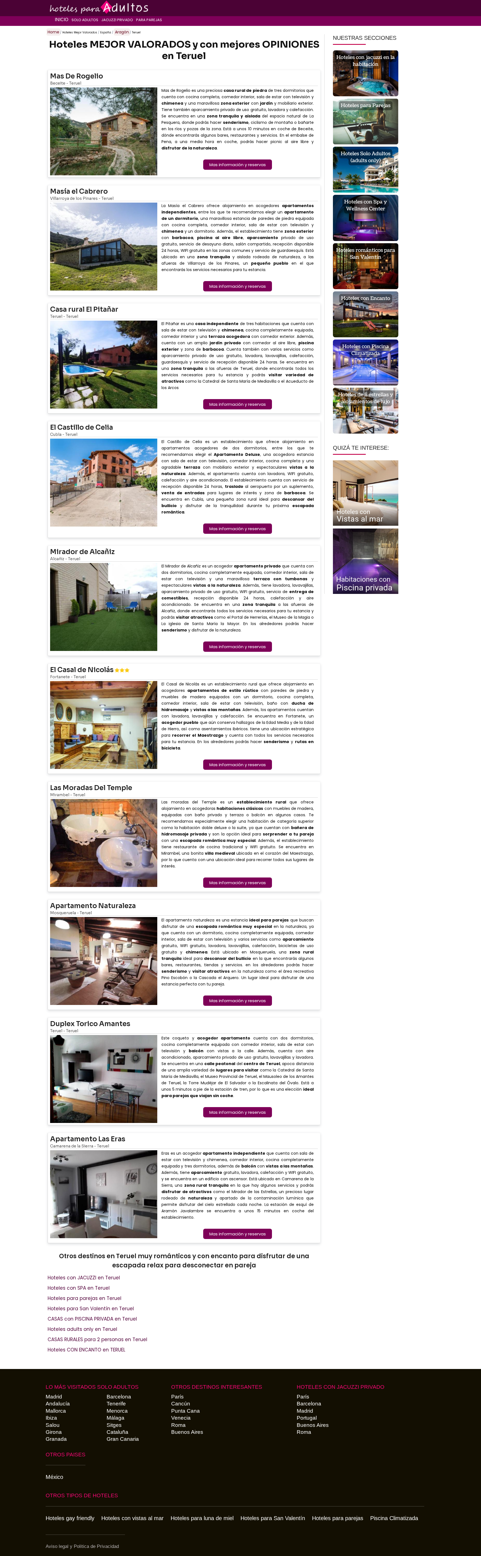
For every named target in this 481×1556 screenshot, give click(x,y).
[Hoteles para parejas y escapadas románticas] (72, 7)
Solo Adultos (85, 20)
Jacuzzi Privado (117, 20)
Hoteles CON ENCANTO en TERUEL (86, 1349)
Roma (178, 1425)
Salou (53, 1425)
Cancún (180, 1404)
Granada (56, 1439)
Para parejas (149, 20)
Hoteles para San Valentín (272, 1518)
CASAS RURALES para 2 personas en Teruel (97, 1339)
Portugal (307, 1418)
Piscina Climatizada (394, 1518)
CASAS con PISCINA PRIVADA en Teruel (92, 1319)
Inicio (61, 19)
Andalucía (58, 1404)
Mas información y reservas (237, 165)
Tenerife (116, 1404)
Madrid (54, 1397)
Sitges (114, 1425)
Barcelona (119, 1397)
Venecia (181, 1418)
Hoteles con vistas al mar (132, 1518)
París (177, 1397)
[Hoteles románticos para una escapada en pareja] (365, 267)
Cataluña (117, 1432)
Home (53, 32)
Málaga (115, 1418)
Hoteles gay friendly (70, 1518)
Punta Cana (185, 1411)
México (54, 1477)
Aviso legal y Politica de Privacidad (82, 1546)
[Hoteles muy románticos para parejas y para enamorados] (365, 122)
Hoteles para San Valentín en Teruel (91, 1308)
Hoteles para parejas (337, 1518)
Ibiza (51, 1418)
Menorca (117, 1411)
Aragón (122, 32)
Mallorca (56, 1411)
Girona (54, 1432)
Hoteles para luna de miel (202, 1518)
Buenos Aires (187, 1432)
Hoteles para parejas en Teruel (84, 1298)
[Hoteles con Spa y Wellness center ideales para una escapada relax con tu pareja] (365, 218)
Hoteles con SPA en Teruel (79, 1288)
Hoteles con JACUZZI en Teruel (84, 1277)
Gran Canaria (123, 1439)
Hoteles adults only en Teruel (82, 1329)
